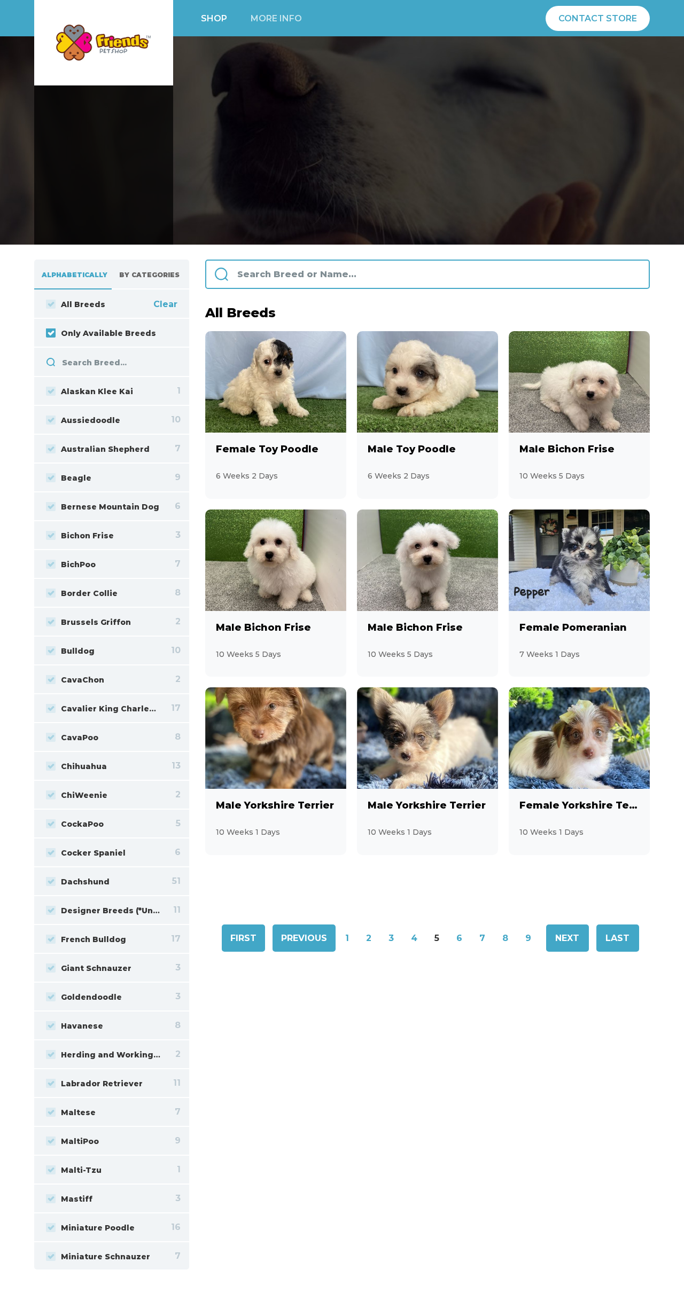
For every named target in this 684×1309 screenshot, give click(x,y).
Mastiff (76, 1199)
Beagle (76, 478)
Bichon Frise (87, 535)
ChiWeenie (84, 795)
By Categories (149, 275)
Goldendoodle (91, 997)
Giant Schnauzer (96, 968)
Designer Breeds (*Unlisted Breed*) (110, 910)
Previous (304, 938)
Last (617, 938)
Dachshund (85, 882)
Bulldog (78, 651)
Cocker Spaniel (93, 853)
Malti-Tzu (81, 1170)
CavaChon (82, 680)
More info (276, 18)
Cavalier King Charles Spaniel (110, 709)
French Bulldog (93, 939)
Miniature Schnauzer (105, 1256)
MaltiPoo (80, 1141)
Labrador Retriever (102, 1083)
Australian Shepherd (105, 449)
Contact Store (597, 18)
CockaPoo (82, 824)
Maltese (78, 1112)
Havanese (82, 1026)
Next (567, 938)
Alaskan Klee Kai (97, 391)
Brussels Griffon (96, 622)
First (243, 938)
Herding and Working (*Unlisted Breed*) (110, 1055)
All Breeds (83, 304)
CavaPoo (79, 737)
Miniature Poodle (98, 1228)
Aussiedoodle (90, 420)
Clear (165, 304)
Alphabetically (74, 275)
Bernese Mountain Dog (110, 507)
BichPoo (78, 564)
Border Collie (89, 593)
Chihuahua (84, 766)
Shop (214, 18)
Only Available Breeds (108, 333)
